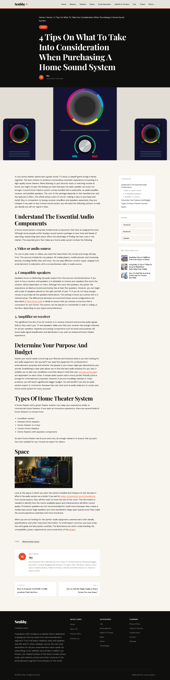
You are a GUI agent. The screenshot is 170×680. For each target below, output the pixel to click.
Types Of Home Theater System (134, 203)
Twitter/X (127, 225)
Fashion (83, 4)
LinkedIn (126, 238)
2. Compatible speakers (132, 194)
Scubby (20, 4)
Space (123, 207)
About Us (74, 629)
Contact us (74, 638)
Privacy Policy (75, 634)
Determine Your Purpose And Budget (136, 200)
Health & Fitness (122, 4)
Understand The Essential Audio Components (134, 186)
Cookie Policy (134, 633)
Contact (132, 637)
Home (63, 4)
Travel (142, 4)
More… (151, 4)
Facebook (127, 231)
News (92, 4)
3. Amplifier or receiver (131, 197)
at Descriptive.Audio (33, 301)
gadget (72, 529)
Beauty (73, 4)
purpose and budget (88, 372)
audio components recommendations (78, 496)
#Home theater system (30, 542)
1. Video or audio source (132, 190)
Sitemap (132, 641)
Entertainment (104, 4)
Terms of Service (136, 628)
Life (134, 4)
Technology (104, 646)
